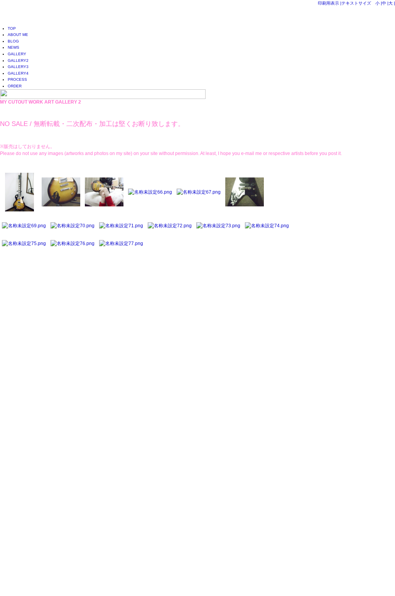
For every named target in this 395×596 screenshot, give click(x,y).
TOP (12, 28)
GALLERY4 (18, 73)
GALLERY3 (18, 67)
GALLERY (17, 54)
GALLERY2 (18, 60)
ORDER (15, 86)
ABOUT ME (18, 34)
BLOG (13, 41)
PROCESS (17, 79)
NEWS (13, 47)
